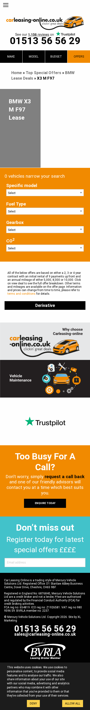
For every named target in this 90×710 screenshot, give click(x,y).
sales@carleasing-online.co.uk (45, 634)
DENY (33, 703)
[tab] (11, 56)
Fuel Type (16, 204)
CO (10, 241)
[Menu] (6, 5)
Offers (79, 56)
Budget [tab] (56, 56)
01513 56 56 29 (45, 41)
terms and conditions (21, 293)
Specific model (21, 185)
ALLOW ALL (72, 703)
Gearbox (15, 222)
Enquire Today (45, 503)
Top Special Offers (43, 72)
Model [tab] (33, 56)
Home (16, 72)
